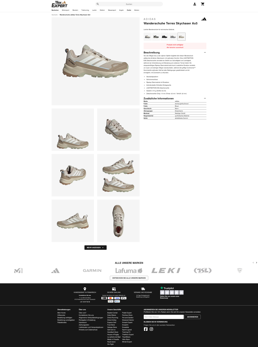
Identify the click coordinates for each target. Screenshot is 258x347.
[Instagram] (151, 329)
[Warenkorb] (203, 4)
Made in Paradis (113, 339)
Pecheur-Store (127, 315)
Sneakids (125, 327)
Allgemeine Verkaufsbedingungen (91, 317)
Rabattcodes (62, 322)
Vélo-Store (126, 339)
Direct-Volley (111, 320)
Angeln (121, 10)
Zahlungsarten (84, 325)
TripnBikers (126, 337)
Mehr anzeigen (94, 247)
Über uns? (82, 313)
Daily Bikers (111, 315)
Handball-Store (112, 332)
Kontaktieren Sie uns (85, 295)
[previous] (253, 263)
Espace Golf (111, 322)
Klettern (102, 10)
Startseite (55, 15)
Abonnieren (192, 317)
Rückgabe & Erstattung (87, 320)
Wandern (75, 10)
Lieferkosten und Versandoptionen (91, 327)
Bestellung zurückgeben (143, 297)
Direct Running (112, 317)
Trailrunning (85, 10)
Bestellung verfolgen (64, 317)
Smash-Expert (127, 322)
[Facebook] (146, 329)
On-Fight (110, 344)
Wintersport (65, 10)
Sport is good (127, 329)
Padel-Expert (127, 313)
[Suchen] (97, 4)
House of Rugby (113, 334)
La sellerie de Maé (114, 337)
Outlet (129, 10)
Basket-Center (112, 313)
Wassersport (112, 10)
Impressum (83, 322)
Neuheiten (55, 10)
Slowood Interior (128, 320)
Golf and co (111, 329)
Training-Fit (126, 332)
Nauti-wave (111, 342)
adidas (150, 19)
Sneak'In (125, 325)
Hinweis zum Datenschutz (88, 329)
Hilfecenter (61, 315)
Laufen (94, 10)
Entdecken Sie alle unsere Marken (129, 278)
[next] (256, 263)
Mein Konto (61, 313)
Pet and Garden (127, 317)
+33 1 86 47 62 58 (85, 302)
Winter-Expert (127, 342)
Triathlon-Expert (128, 334)
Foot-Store (111, 325)
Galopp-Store (112, 327)
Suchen (129, 4)
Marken (136, 10)
